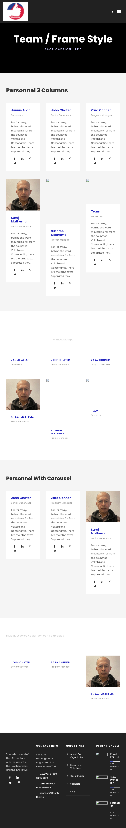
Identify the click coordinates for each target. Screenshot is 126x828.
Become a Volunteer (75, 767)
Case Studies (77, 776)
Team (95, 211)
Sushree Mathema (59, 233)
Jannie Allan (20, 110)
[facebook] (14, 159)
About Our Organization (77, 756)
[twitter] (15, 163)
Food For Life (114, 755)
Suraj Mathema (19, 220)
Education (115, 804)
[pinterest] (30, 159)
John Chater (61, 110)
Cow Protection (115, 780)
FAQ (72, 791)
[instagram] (19, 782)
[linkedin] (22, 159)
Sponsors (75, 783)
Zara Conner (101, 110)
